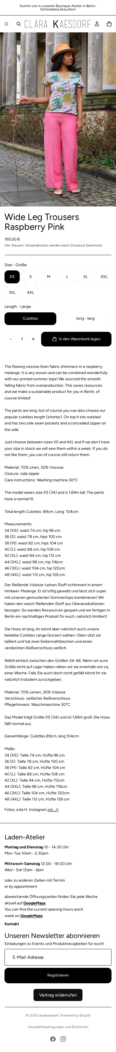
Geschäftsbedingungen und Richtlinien (58, 1027)
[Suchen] (18, 24)
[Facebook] (53, 1039)
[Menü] (6, 23)
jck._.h (53, 809)
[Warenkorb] (109, 24)
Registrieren (58, 975)
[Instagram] (63, 1039)
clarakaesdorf (48, 1015)
